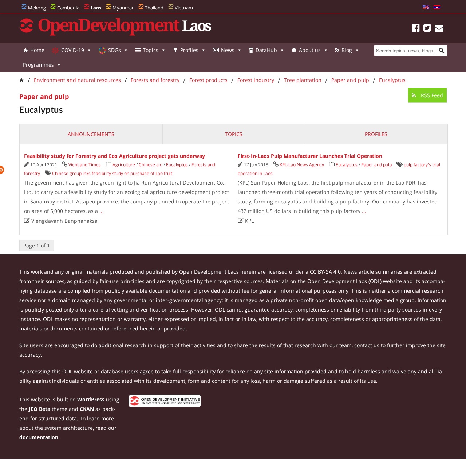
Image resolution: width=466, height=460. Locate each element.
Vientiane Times (84, 165)
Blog (346, 50)
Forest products (208, 79)
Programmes (38, 64)
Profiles (189, 50)
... (101, 210)
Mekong (37, 7)
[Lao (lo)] (437, 7)
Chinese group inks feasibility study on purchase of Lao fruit (112, 173)
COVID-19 (72, 50)
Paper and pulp (350, 79)
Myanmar (123, 7)
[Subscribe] (439, 28)
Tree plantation (302, 79)
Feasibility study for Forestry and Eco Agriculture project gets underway (114, 155)
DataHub (266, 50)
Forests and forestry (155, 79)
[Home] (21, 79)
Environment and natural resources (77, 79)
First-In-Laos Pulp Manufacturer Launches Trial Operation (310, 155)
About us (310, 50)
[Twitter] (427, 28)
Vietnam (184, 7)
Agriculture (123, 165)
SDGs (114, 50)
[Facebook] (416, 28)
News (227, 50)
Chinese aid (150, 165)
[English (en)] (426, 7)
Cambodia (68, 7)
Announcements (91, 134)
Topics (150, 50)
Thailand (154, 7)
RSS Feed (431, 95)
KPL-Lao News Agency (302, 165)
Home (37, 50)
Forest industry (255, 79)
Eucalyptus (392, 79)
